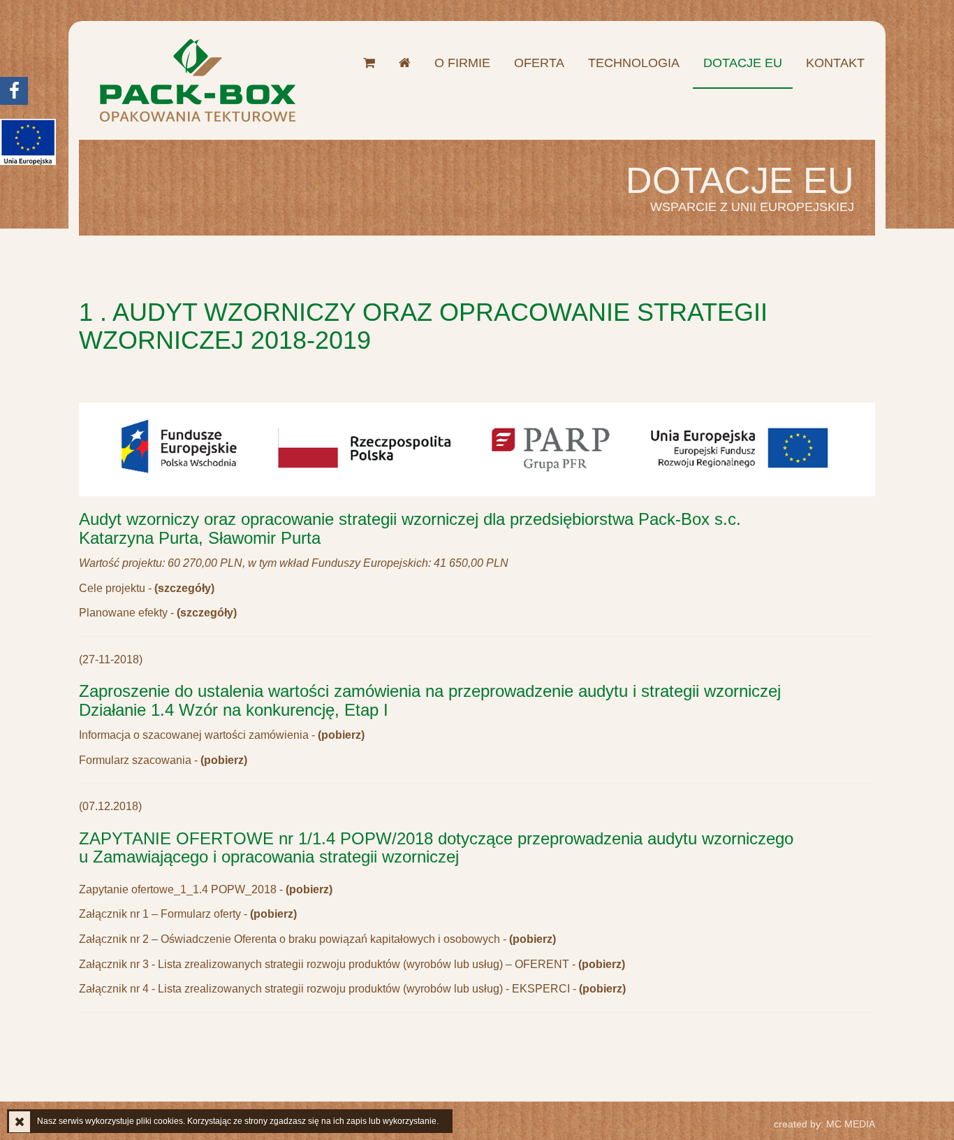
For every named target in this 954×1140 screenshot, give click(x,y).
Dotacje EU (742, 63)
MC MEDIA (824, 1124)
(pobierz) (309, 889)
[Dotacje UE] (28, 142)
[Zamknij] (19, 1121)
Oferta (539, 63)
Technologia (634, 63)
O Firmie (462, 63)
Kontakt (835, 63)
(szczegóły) (184, 588)
